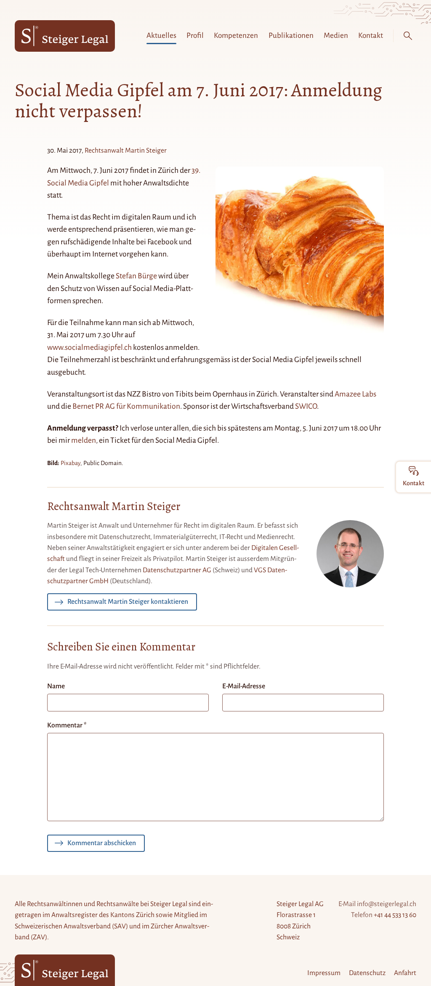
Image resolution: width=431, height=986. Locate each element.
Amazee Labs (355, 394)
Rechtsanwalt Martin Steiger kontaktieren (127, 601)
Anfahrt (405, 973)
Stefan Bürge (136, 276)
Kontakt (370, 36)
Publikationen (291, 36)
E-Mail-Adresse (243, 686)
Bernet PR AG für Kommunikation (126, 406)
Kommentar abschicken (101, 843)
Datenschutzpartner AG (177, 570)
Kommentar (67, 725)
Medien (336, 36)
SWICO (306, 406)
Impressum (324, 973)
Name (56, 686)
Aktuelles (161, 36)
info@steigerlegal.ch (386, 904)
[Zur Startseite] (65, 36)
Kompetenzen (236, 36)
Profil (195, 36)
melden (83, 440)
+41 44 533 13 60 (395, 915)
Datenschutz (367, 973)
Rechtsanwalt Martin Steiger (126, 150)
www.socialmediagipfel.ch (89, 347)
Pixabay (70, 463)
